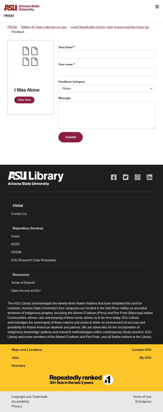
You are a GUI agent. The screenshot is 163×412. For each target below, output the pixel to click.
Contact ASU (141, 349)
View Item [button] (24, 99)
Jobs (15, 357)
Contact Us (19, 213)
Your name (65, 64)
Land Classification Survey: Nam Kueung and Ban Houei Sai (110, 27)
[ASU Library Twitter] (126, 177)
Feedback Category (71, 81)
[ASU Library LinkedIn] (149, 177)
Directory (18, 365)
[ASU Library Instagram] (138, 177)
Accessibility (20, 401)
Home (15, 236)
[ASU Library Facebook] (114, 177)
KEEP (15, 244)
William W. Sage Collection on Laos (44, 27)
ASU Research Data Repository (33, 260)
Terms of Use (142, 396)
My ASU (145, 357)
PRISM (9, 16)
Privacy (17, 406)
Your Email (65, 47)
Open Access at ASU (26, 290)
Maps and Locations (27, 349)
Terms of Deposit (23, 282)
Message (64, 98)
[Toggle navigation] (157, 7)
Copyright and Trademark (29, 396)
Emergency (143, 401)
